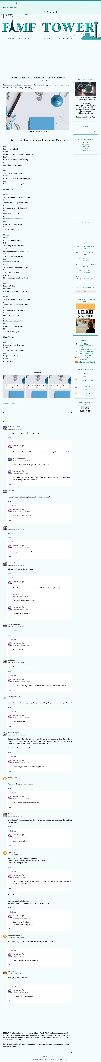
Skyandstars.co (65, 1059)
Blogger (57, 1056)
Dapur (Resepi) (16, 3)
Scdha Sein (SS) (14, 427)
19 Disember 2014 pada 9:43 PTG (16, 626)
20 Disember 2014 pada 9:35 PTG (21, 460)
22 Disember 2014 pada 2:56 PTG (16, 816)
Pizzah (87, 374)
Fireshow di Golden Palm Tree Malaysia (86, 348)
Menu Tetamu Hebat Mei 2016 (85, 254)
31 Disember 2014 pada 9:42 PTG (16, 937)
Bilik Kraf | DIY (52, 3)
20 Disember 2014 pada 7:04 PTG (21, 448)
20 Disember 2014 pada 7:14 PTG (21, 798)
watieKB (11, 563)
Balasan (13, 442)
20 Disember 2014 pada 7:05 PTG (21, 512)
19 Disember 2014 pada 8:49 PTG (16, 429)
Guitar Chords (9, 401)
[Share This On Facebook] (66, 401)
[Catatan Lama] (71, 412)
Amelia (11, 814)
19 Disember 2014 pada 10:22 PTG (16, 735)
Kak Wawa (12, 491)
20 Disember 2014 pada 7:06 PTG (21, 584)
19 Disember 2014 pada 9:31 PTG (16, 565)
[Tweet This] (68, 401)
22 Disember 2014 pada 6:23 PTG (16, 854)
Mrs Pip (87, 393)
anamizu (11, 661)
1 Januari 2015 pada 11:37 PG (15, 973)
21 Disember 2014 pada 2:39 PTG (21, 609)
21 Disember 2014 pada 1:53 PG (20, 596)
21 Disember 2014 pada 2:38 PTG (21, 473)
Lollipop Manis (14, 697)
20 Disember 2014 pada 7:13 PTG (21, 717)
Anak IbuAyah (13, 733)
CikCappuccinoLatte (86, 352)
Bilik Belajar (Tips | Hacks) (71, 3)
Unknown (12, 852)
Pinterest (85, 148)
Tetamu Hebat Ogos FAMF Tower (86, 266)
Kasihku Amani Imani (86, 362)
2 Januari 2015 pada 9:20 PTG (20, 956)
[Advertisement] (50, 59)
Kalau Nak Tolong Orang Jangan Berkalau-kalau (85, 278)
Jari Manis (12, 971)
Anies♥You (86, 358)
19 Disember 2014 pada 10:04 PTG (16, 699)
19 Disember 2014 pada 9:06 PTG (16, 493)
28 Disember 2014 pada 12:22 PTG (21, 877)
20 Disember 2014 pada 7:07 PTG (21, 645)
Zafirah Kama (13, 778)
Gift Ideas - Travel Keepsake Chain (85, 272)
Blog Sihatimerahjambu (86, 344)
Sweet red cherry (15, 935)
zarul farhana (13, 527)
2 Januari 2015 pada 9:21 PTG (20, 992)
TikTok (85, 143)
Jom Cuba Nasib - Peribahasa (85, 260)
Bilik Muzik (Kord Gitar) (34, 3)
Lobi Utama (4, 3)
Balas (9, 437)
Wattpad (85, 150)
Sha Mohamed (87, 380)
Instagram (85, 145)
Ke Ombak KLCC (86, 360)
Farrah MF (17, 446)
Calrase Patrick (14, 624)
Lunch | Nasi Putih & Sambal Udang (86, 354)
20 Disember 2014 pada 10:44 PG (16, 780)
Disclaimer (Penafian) (8, 7)
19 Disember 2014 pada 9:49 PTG (16, 663)
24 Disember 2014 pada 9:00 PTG (16, 897)
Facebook (85, 147)
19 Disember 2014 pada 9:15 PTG (16, 529)
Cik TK (87, 387)
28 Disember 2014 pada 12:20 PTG (21, 837)
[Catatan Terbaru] (4, 412)
